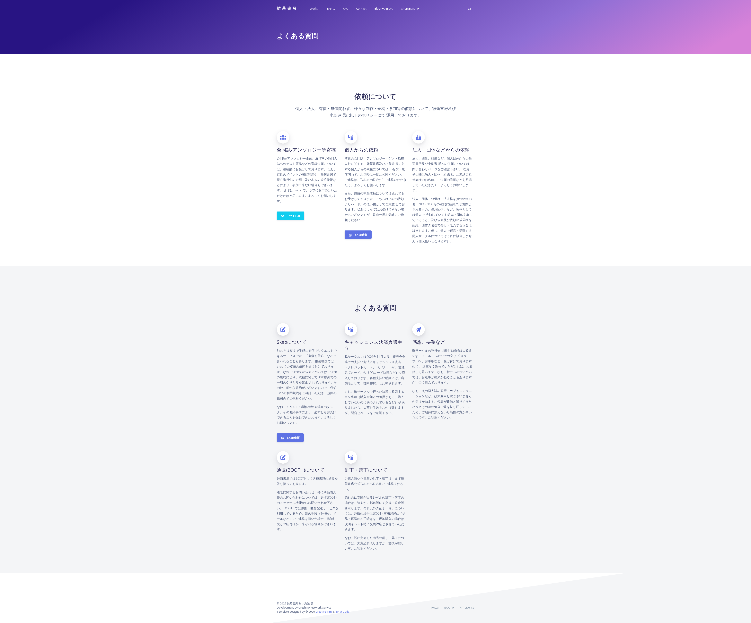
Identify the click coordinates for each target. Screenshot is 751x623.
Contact (361, 8)
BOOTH (449, 607)
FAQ (345, 8)
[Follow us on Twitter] (469, 8)
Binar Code (342, 611)
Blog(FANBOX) (383, 8)
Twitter (434, 607)
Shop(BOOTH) (410, 8)
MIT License (466, 607)
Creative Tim (324, 611)
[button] (313, 8)
